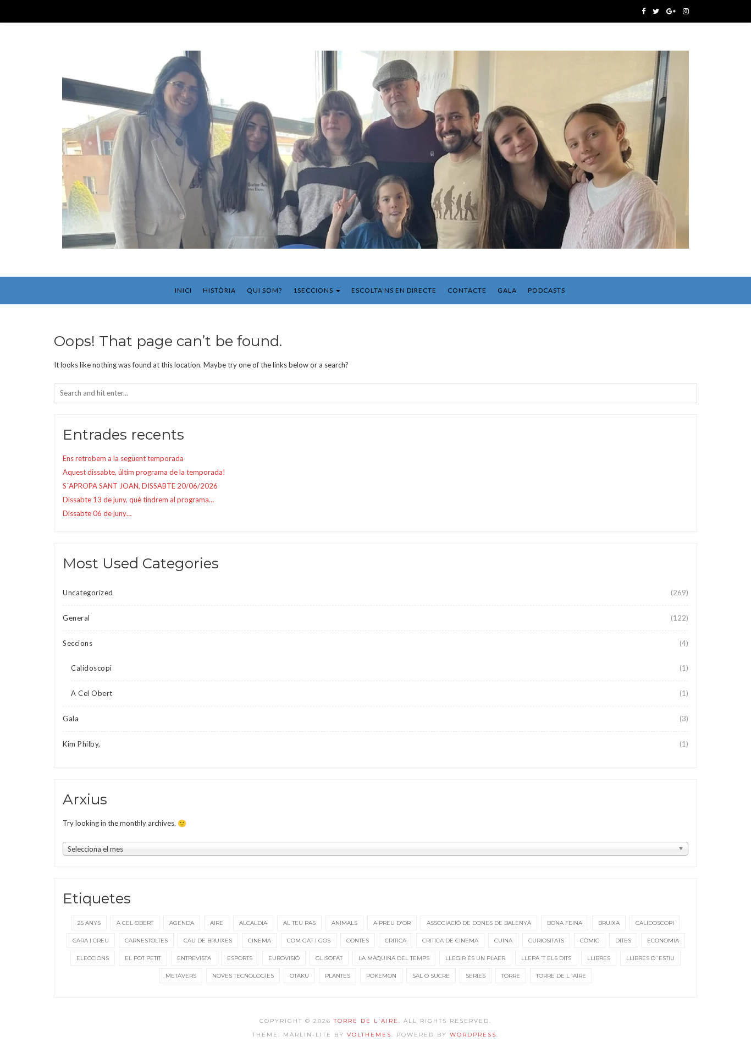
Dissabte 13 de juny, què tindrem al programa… (138, 499)
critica (395, 940)
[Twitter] (656, 11)
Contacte (467, 290)
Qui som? (264, 290)
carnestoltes (146, 940)
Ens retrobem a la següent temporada (123, 458)
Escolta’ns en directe (394, 290)
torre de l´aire (561, 975)
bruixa (609, 923)
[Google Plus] (671, 11)
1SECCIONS (314, 290)
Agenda (181, 923)
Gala (507, 290)
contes (357, 940)
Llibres (598, 958)
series (475, 975)
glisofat (329, 958)
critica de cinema (450, 940)
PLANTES (337, 975)
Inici (183, 290)
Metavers (180, 975)
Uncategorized (88, 592)
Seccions (77, 643)
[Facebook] (643, 11)
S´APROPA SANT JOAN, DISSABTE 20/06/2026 (140, 485)
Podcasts (546, 290)
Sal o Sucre (431, 975)
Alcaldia (253, 923)
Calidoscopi (91, 668)
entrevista (194, 958)
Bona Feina (564, 923)
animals (344, 923)
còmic (589, 940)
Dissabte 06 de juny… (97, 513)
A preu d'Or (392, 923)
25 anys (89, 923)
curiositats (546, 940)
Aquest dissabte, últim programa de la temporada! (144, 472)
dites (623, 940)
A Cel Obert (92, 693)
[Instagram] (686, 11)
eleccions (92, 958)
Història (219, 290)
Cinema (259, 940)
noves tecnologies (243, 975)
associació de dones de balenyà (479, 923)
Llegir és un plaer (475, 958)
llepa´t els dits (546, 958)
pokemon (381, 975)
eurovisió (284, 958)
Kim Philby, (82, 743)
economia (663, 940)
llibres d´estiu (650, 958)
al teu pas (299, 923)
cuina (503, 940)
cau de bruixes (208, 940)
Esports (239, 958)
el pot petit (143, 958)
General (76, 617)
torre (510, 975)
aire (216, 923)
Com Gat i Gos (308, 940)
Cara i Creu (91, 940)
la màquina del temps (393, 958)
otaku (299, 975)
